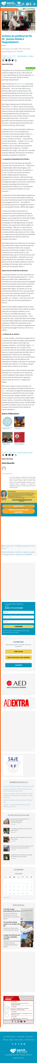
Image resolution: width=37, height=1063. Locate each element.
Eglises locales (6, 9)
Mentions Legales (8, 1040)
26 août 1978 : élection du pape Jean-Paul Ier (15, 786)
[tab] (11, 998)
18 (10, 890)
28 (22, 893)
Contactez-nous (29, 1040)
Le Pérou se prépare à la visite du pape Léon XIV (16, 800)
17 (5, 890)
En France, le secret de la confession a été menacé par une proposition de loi (21, 847)
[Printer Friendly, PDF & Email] (30, 68)
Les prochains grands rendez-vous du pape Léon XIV (11, 924)
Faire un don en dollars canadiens (18, 511)
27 (18, 893)
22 (27, 890)
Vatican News (20, 84)
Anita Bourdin (22, 56)
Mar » (8, 897)
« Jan (4, 897)
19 (14, 890)
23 (31, 890)
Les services (29, 1036)
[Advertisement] (18, 531)
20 (18, 890)
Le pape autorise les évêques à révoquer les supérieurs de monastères (21, 855)
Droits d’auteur (19, 1040)
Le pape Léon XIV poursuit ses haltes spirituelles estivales (11, 937)
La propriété (20, 1036)
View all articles (7, 473)
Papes (14, 9)
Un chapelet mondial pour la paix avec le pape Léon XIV (21, 829)
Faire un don (18, 506)
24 (5, 893)
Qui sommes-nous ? (9, 1036)
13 (18, 887)
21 (22, 890)
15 (27, 887)
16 (31, 887)
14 (22, 887)
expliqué (27, 141)
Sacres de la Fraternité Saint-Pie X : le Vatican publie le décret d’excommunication (20, 820)
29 (27, 893)
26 (14, 893)
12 (14, 887)
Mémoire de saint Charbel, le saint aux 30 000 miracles (21, 838)
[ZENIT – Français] (10, 3)
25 (10, 893)
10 (5, 887)
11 (10, 887)
